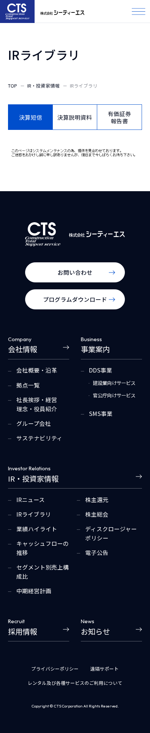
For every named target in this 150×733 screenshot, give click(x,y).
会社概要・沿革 (36, 370)
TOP (12, 85)
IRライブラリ (33, 514)
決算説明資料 (74, 117)
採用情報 (22, 627)
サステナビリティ (39, 438)
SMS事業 (100, 413)
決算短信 (30, 117)
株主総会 (96, 514)
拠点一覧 (28, 385)
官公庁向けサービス (114, 395)
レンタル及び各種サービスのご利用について (75, 682)
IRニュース (30, 499)
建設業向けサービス (114, 382)
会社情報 (22, 345)
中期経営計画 (33, 591)
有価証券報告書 (119, 117)
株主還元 (96, 499)
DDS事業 (100, 370)
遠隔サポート (104, 668)
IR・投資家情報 (43, 85)
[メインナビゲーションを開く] (138, 11)
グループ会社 (33, 423)
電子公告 (96, 552)
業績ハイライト (36, 529)
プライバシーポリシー (55, 668)
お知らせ (95, 627)
